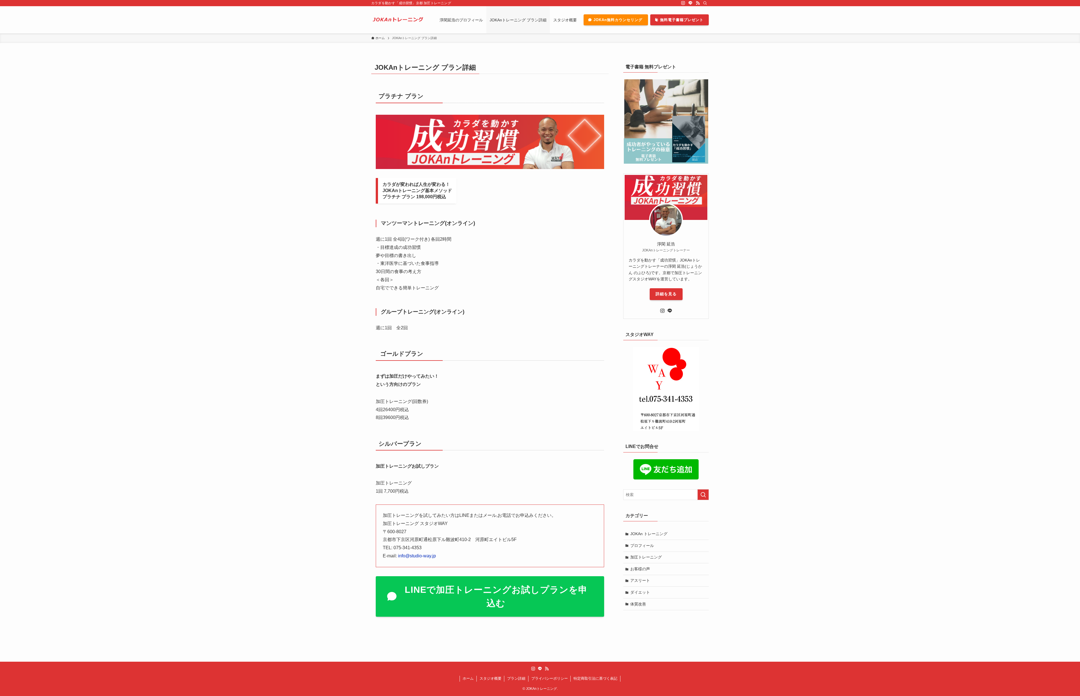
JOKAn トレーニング (648, 533)
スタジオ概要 (490, 678)
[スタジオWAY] (666, 389)
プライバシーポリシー (549, 678)
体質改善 (638, 604)
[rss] (697, 3)
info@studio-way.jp (417, 555)
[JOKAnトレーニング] (398, 20)
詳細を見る (666, 294)
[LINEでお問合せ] (666, 469)
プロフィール (642, 545)
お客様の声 (640, 569)
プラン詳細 (516, 678)
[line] (690, 3)
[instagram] (683, 3)
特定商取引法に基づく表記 (595, 678)
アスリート (640, 580)
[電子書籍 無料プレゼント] (666, 121)
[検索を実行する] (703, 494)
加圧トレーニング (646, 557)
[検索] (705, 3)
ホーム (468, 678)
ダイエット (640, 592)
